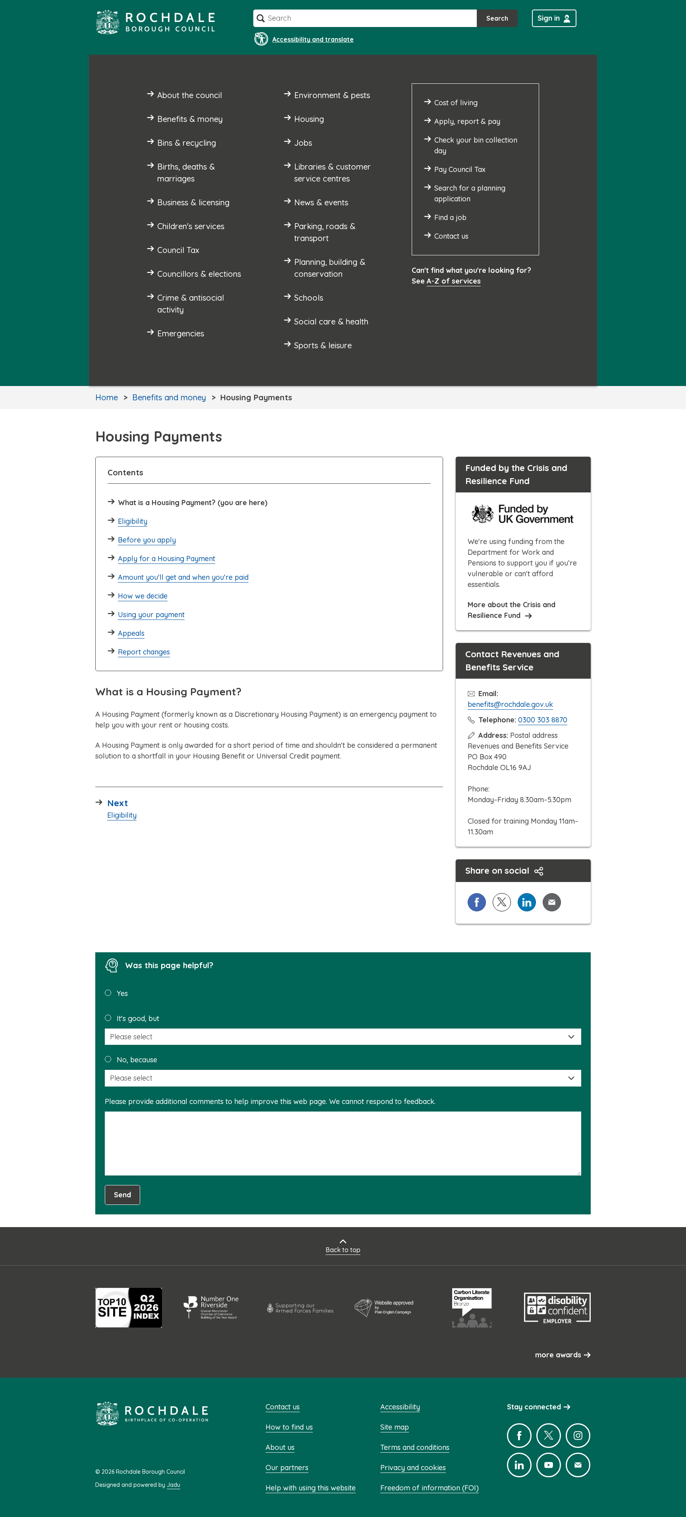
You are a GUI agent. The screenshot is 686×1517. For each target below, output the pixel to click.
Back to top (343, 1250)
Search (497, 18)
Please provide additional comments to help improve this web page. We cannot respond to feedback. (270, 1101)
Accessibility (400, 1406)
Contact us (283, 1406)
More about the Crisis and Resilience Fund (511, 610)
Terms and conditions (414, 1447)
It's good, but (138, 1018)
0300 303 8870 (542, 719)
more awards (558, 1354)
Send (122, 1194)
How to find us (289, 1427)
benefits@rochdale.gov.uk (510, 704)
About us (280, 1447)
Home (106, 397)
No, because (137, 1059)
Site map (394, 1427)
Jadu (173, 1484)
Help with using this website (311, 1487)
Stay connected (534, 1406)
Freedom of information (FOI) (429, 1487)
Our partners (287, 1467)
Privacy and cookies (413, 1467)
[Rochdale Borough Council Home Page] (155, 22)
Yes (122, 993)
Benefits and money (169, 397)
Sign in (549, 18)
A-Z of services (454, 281)
